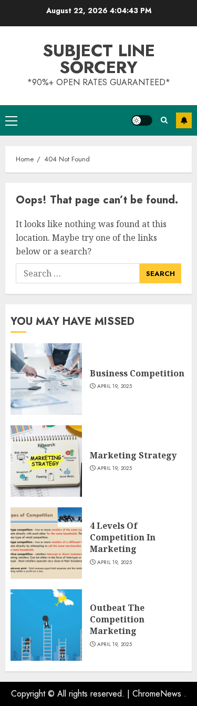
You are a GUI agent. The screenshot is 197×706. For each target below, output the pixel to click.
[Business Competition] (46, 379)
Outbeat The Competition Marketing (117, 619)
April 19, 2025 (114, 386)
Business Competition (137, 373)
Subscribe (184, 120)
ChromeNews (156, 694)
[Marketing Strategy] (46, 461)
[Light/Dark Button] (141, 120)
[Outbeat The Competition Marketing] (46, 625)
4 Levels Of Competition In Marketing (122, 537)
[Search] (164, 120)
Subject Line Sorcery (99, 58)
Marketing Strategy (133, 455)
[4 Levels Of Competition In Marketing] (46, 543)
